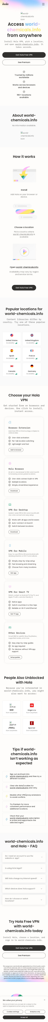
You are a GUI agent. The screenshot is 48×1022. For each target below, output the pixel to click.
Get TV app (14, 614)
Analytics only (35, 1012)
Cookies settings (13, 1012)
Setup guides (15, 657)
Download (14, 491)
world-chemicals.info (27, 44)
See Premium (24, 62)
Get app (13, 573)
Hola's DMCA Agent (37, 978)
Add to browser (15, 450)
